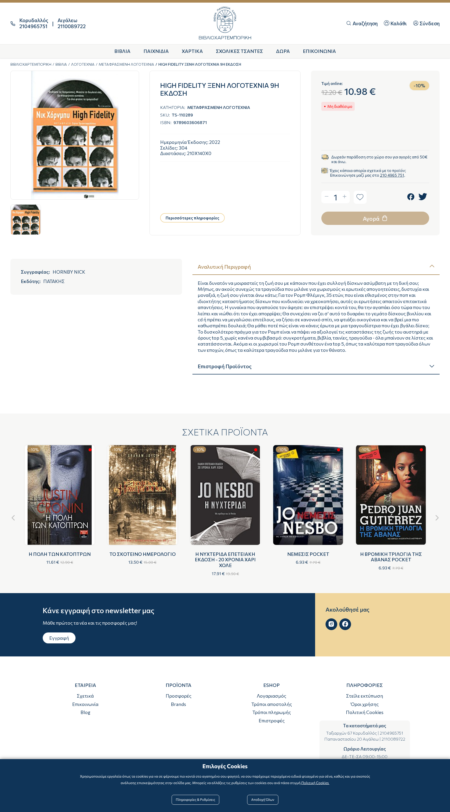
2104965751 (391, 732)
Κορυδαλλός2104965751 (33, 23)
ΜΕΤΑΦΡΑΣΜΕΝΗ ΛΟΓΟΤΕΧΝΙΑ (126, 64)
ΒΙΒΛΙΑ (61, 64)
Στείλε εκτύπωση (364, 696)
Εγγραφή (59, 638)
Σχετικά (85, 696)
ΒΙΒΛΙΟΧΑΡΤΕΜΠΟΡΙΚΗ (30, 64)
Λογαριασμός (271, 696)
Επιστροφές (272, 720)
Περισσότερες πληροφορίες (192, 218)
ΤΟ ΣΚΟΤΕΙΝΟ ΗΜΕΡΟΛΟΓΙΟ (142, 554)
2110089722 (393, 738)
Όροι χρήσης (365, 704)
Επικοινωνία (85, 704)
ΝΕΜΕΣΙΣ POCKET (308, 554)
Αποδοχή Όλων (262, 799)
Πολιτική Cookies (364, 712)
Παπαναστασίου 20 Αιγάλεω (351, 738)
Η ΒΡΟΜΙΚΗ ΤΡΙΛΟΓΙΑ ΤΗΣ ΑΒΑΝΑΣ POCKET (391, 557)
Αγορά (371, 218)
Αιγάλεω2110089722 (72, 23)
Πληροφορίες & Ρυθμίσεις (195, 799)
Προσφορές (178, 696)
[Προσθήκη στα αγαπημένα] (360, 197)
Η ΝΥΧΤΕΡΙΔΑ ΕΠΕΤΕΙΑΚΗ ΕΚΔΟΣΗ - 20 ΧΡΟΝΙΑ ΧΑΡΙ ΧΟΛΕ (225, 559)
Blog (85, 712)
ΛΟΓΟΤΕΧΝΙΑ (83, 64)
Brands (178, 704)
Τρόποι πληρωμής (271, 712)
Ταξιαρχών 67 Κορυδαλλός (351, 732)
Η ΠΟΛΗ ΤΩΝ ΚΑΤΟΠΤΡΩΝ (60, 554)
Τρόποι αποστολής (271, 704)
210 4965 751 (392, 175)
